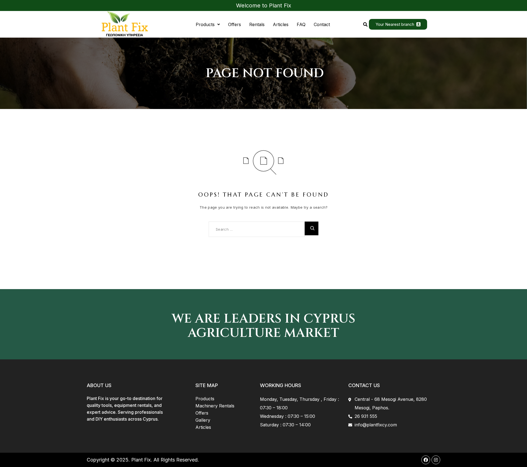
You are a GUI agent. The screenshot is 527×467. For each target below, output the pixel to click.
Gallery (202, 420)
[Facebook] (425, 459)
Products (205, 24)
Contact (322, 24)
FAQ (301, 24)
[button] (208, 24)
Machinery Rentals (214, 406)
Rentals (257, 24)
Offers (234, 24)
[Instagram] (435, 459)
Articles (280, 24)
